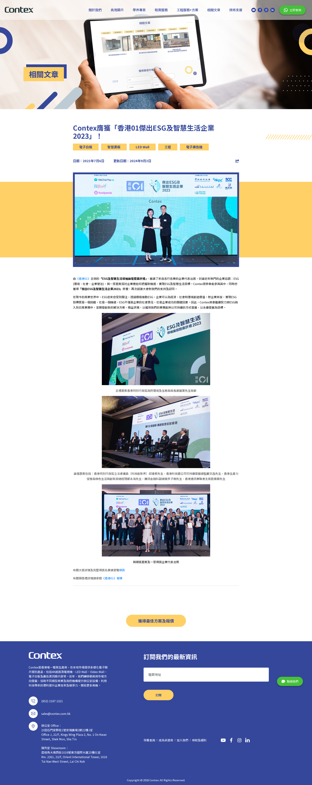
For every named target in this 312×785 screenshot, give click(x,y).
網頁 (122, 570)
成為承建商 (166, 740)
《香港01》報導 (112, 578)
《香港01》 (83, 278)
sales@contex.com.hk (55, 713)
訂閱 (158, 695)
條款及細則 (199, 740)
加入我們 (182, 740)
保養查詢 (149, 740)
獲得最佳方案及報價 (156, 621)
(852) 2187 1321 (52, 701)
